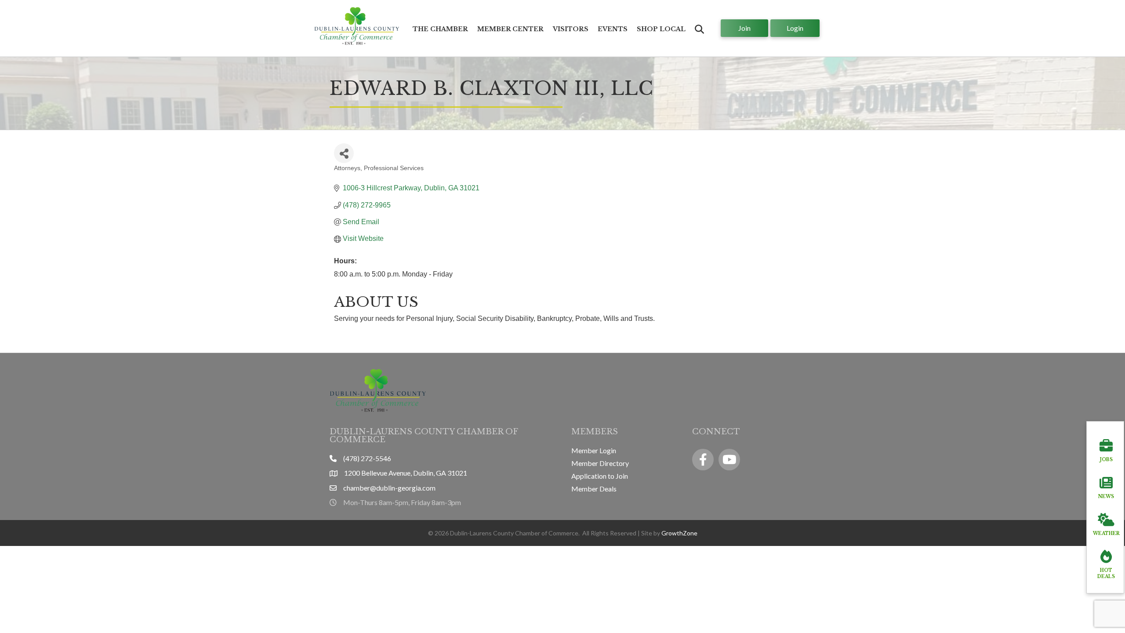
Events (613, 29)
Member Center (510, 29)
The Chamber (440, 29)
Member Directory (600, 463)
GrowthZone (679, 533)
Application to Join (599, 476)
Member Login (593, 450)
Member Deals (594, 488)
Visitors (570, 29)
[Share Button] (344, 153)
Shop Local (661, 29)
